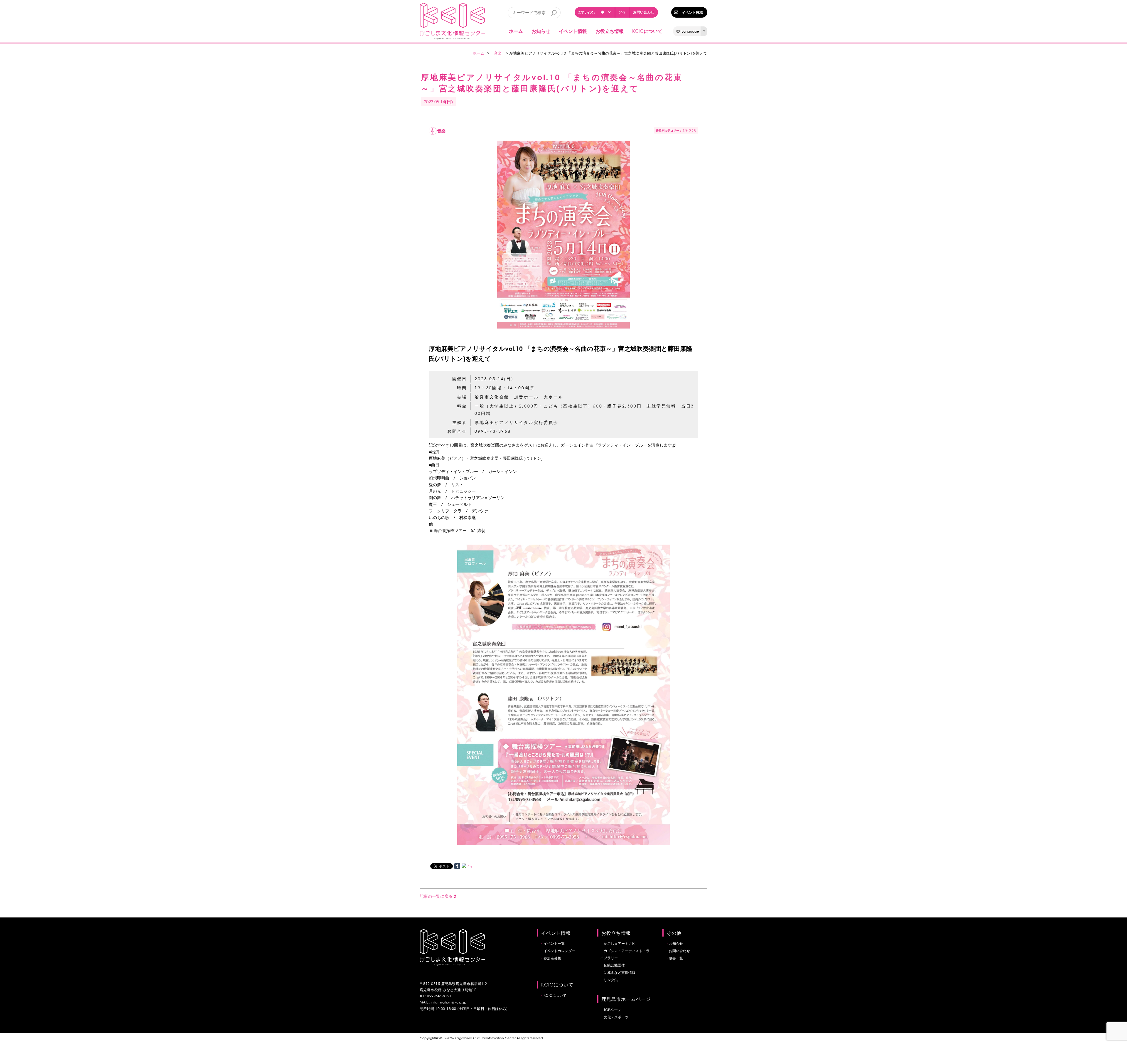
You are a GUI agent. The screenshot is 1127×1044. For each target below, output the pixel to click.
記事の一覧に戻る (437, 896)
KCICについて (555, 995)
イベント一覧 (554, 943)
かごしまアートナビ (619, 943)
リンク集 (611, 979)
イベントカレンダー (559, 950)
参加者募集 (552, 958)
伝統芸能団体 (614, 965)
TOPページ (612, 1009)
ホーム (516, 31)
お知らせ (541, 31)
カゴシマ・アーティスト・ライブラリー (624, 954)
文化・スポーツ (616, 1017)
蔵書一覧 (676, 958)
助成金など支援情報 (619, 972)
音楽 (498, 53)
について (647, 31)
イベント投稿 (692, 12)
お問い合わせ (643, 12)
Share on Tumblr (457, 866)
